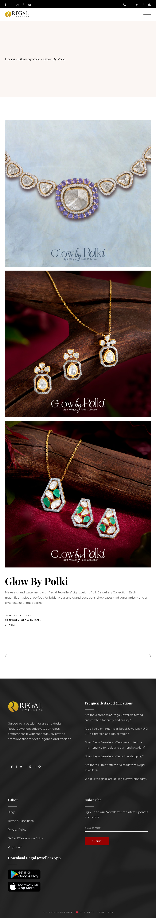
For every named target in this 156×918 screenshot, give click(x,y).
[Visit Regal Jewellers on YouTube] (30, 4)
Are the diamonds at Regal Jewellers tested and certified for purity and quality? (114, 717)
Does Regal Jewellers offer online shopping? (114, 756)
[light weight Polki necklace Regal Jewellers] (78, 193)
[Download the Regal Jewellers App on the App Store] (149, 5)
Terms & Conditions (20, 821)
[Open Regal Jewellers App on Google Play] (137, 5)
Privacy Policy (17, 829)
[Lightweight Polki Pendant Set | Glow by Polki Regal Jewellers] (78, 344)
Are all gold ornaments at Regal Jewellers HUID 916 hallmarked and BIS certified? (116, 731)
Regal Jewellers (99, 912)
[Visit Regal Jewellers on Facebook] (6, 4)
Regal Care (15, 847)
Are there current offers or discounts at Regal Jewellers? (115, 767)
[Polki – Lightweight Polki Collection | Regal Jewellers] (78, 494)
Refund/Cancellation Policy (26, 838)
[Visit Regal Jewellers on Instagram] (17, 5)
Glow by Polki (32, 620)
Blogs (11, 812)
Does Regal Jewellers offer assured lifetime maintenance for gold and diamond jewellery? (115, 745)
